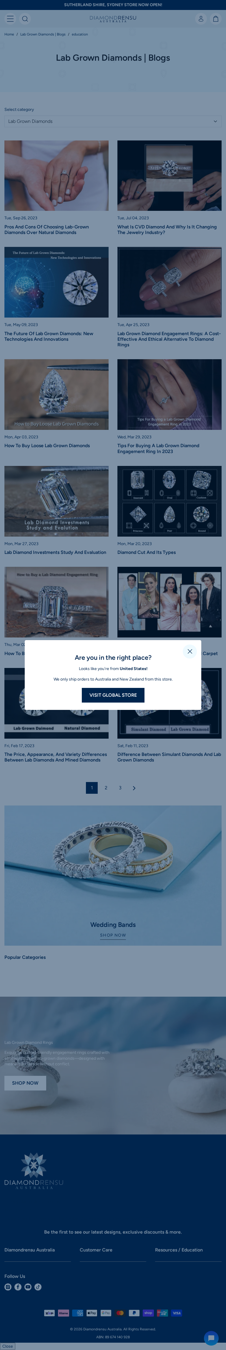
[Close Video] (190, 652)
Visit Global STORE (113, 695)
